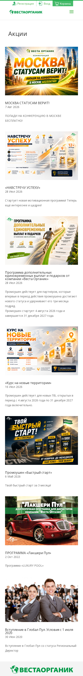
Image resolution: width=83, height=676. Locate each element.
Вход (47, 3)
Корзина (65, 3)
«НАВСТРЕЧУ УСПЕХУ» (22, 187)
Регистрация (25, 3)
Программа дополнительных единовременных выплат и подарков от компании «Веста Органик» (37, 275)
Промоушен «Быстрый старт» (28, 472)
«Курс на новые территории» (28, 383)
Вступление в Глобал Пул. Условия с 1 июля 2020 (39, 631)
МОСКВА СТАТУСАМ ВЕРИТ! (27, 103)
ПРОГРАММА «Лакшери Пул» (28, 553)
